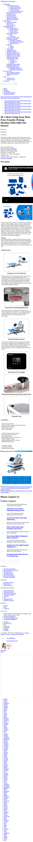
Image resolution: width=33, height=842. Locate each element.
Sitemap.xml (14, 634)
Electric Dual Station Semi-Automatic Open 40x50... (15, 527)
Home (5, 88)
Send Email (3, 650)
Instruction (9, 158)
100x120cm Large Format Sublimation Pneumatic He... (16, 509)
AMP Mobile (21, 634)
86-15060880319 (10, 638)
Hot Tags (8, 634)
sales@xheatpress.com (11, 640)
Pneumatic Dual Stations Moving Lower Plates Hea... (17, 555)
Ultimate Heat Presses (9, 94)
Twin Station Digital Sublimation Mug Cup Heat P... (17, 537)
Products (6, 89)
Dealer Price (4, 158)
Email (2, 651)
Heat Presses (7, 91)
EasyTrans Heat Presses (9, 92)
